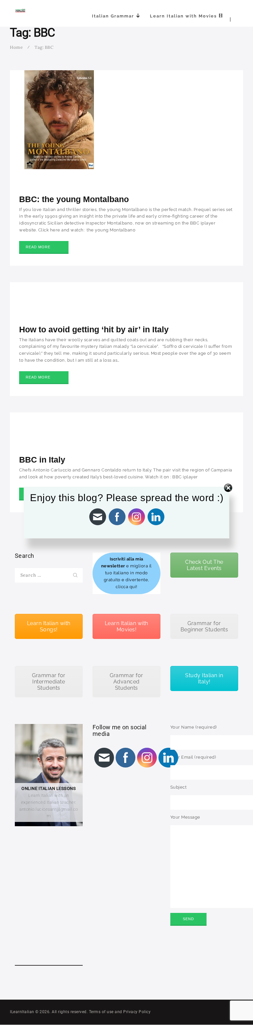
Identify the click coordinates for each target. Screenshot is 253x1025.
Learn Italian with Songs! (48, 626)
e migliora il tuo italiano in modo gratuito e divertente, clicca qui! (126, 573)
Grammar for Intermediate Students (49, 681)
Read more (38, 247)
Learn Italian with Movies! (126, 626)
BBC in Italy (42, 459)
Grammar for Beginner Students (204, 626)
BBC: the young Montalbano (74, 199)
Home (16, 47)
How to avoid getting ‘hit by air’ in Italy (94, 329)
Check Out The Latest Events (204, 565)
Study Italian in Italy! (204, 678)
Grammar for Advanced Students (126, 681)
